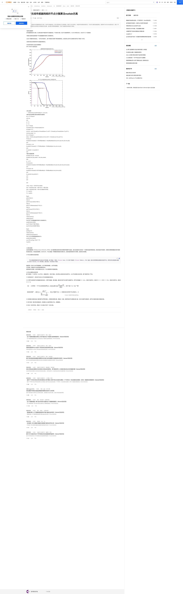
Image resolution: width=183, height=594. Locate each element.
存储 (41, 389)
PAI (54, 6)
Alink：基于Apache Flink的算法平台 (134, 78)
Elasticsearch (49, 6)
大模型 (14, 2)
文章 (43, 10)
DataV (68, 6)
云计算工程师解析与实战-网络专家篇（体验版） (137, 49)
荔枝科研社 (28, 335)
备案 (168, 2)
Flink (32, 6)
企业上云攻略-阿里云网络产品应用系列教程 (136, 55)
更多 (156, 45)
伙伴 (39, 2)
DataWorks (43, 6)
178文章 (48, 591)
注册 (175, 2)
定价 (31, 2)
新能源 (38, 421)
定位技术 (42, 399)
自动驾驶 (50, 356)
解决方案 (23, 2)
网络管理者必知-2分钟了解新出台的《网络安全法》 (137, 60)
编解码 (47, 432)
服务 (42, 2)
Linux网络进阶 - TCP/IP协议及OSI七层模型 (135, 57)
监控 (44, 389)
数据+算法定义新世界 (131, 72)
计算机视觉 (47, 399)
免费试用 (72, 6)
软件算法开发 (34, 591)
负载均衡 (52, 367)
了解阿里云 (47, 2)
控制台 (171, 2)
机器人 (50, 335)
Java (42, 421)
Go (44, 421)
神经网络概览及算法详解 (131, 63)
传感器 (34, 309)
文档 (165, 2)
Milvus (64, 6)
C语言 (43, 309)
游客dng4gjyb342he (30, 389)
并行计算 (48, 389)
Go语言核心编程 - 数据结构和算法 (133, 52)
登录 (180, 2)
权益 (27, 2)
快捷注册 (9, 23)
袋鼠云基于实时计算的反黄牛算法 (133, 75)
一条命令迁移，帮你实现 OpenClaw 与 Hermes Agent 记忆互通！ (141, 87)
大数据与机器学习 (36, 10)
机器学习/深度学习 (41, 335)
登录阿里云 (21, 23)
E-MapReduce (37, 6)
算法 (39, 309)
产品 (19, 2)
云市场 (34, 2)
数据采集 (48, 367)
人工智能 (48, 378)
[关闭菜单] (2, 2)
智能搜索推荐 (58, 6)
